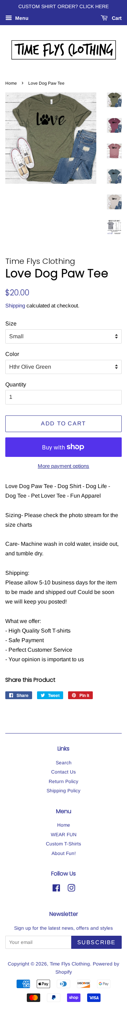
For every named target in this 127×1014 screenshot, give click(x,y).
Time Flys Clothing (70, 964)
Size (11, 324)
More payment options (63, 466)
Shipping (15, 305)
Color (12, 354)
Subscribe (96, 942)
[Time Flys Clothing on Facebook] (56, 889)
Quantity (15, 384)
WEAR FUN (64, 834)
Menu (21, 18)
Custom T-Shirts (63, 843)
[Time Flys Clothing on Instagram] (71, 889)
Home (11, 83)
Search (64, 762)
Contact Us (63, 772)
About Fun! (64, 853)
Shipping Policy (63, 790)
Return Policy (63, 781)
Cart (116, 18)
